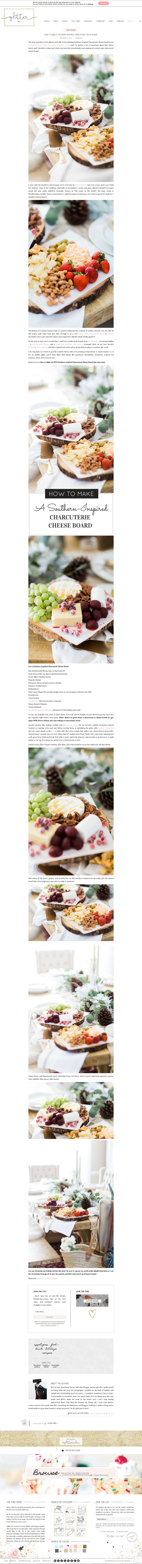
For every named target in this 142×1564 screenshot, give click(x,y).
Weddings (59, 1510)
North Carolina (81, 185)
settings (90, 4)
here (53, 731)
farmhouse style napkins (38, 347)
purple (66, 1546)
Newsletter (123, 1531)
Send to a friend (46, 1366)
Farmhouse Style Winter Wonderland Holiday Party (48, 45)
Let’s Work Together (24, 1561)
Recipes (47, 1353)
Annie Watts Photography (47, 1278)
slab (90, 334)
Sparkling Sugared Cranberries (40, 710)
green (61, 1546)
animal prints (85, 1546)
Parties (81, 1531)
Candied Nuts (33, 701)
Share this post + (55, 1366)
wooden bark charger (40, 344)
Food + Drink (70, 1521)
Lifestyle (81, 1521)
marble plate (99, 334)
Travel (59, 1531)
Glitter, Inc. (19, 15)
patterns (84, 1550)
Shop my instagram (72, 1450)
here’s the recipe (71, 725)
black (57, 1550)
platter (110, 334)
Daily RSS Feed (108, 1531)
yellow (80, 1546)
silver (75, 1550)
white (79, 1550)
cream (61, 1550)
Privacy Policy (47, 1561)
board (80, 334)
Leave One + (52, 1423)
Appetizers (70, 30)
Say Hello (13, 1561)
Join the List (36, 1561)
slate (86, 334)
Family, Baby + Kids (70, 1531)
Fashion (59, 1521)
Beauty (70, 1510)
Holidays (51, 1348)
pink (71, 1546)
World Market (93, 341)
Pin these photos (37, 1366)
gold (70, 1550)
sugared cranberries (106, 728)
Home (6, 1561)
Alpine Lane (133, 1561)
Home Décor (81, 1510)
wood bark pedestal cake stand (69, 344)
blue (57, 1546)
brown (66, 1550)
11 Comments (77, 38)
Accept (103, 3)
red (75, 1546)
